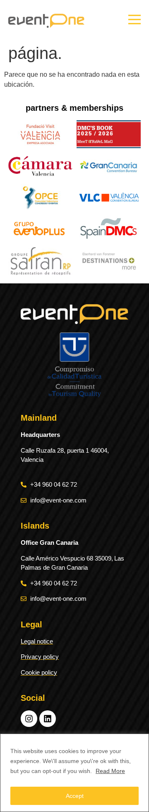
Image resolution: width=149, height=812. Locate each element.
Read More (110, 771)
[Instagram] (29, 718)
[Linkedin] (47, 718)
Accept (75, 795)
